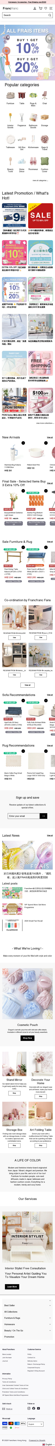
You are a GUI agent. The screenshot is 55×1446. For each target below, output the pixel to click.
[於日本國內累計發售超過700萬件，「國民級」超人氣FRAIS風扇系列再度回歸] (27, 855)
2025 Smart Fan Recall (33, 921)
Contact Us (31, 1357)
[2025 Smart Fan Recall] (12, 925)
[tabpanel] (27, 52)
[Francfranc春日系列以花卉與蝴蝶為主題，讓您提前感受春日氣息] (12, 893)
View (14, 637)
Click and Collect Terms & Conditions (15, 1388)
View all (50, 437)
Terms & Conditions (9, 1382)
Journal (5, 1361)
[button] (48, 1444)
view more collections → (45, 423)
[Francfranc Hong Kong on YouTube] (38, 1408)
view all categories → (40, 180)
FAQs (29, 1354)
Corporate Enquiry (34, 1367)
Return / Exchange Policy (36, 1364)
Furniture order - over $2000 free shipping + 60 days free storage (27, 2)
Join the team (7, 1357)
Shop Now (27, 1038)
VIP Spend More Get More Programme (15, 1395)
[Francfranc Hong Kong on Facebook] (33, 1408)
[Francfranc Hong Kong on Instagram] (29, 1408)
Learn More (12, 1287)
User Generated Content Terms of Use (15, 1385)
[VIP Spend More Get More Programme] (12, 909)
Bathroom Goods (33, 126)
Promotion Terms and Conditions (13, 1392)
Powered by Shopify (37, 1440)
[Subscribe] (43, 816)
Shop (14, 1093)
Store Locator (6, 1354)
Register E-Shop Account (36, 1371)
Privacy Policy (7, 1378)
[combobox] (27, 15)
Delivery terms (32, 1361)
